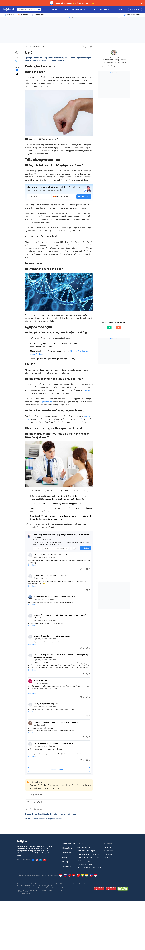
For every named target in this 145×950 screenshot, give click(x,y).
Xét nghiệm (24, 14)
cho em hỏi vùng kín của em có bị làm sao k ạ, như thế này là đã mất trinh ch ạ (60, 616)
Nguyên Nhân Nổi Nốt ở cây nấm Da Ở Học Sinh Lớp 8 (54, 597)
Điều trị (28, 60)
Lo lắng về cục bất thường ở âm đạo (47, 704)
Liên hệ (106, 861)
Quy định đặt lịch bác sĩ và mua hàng (90, 867)
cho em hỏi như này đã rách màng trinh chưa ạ (52, 636)
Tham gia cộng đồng (59, 769)
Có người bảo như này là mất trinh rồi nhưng (51, 576)
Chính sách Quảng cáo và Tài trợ (88, 857)
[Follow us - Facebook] (33, 860)
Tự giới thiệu (108, 847)
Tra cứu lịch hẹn (67, 866)
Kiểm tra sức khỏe (67, 848)
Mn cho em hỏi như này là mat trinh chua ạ (50, 555)
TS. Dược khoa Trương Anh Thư (114, 60)
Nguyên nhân (70, 58)
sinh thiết (79, 419)
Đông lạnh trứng (39, 14)
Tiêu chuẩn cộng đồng (85, 864)
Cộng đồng (65, 857)
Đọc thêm (32, 565)
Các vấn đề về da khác (38, 46)
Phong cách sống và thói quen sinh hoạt (48, 60)
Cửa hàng (65, 862)
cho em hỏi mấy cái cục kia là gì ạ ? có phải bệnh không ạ (56, 722)
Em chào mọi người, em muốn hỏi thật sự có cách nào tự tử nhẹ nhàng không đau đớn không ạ (61, 656)
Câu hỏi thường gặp (84, 861)
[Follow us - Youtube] (44, 860)
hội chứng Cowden (77, 351)
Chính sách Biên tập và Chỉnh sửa (88, 854)
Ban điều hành (108, 851)
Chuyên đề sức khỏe (68, 843)
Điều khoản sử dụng (84, 847)
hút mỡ (87, 390)
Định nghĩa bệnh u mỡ (33, 58)
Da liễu (27, 46)
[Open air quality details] (17, 53)
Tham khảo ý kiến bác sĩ (133, 14)
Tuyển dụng (108, 854)
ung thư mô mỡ (46, 402)
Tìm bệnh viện (66, 852)
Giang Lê (106, 66)
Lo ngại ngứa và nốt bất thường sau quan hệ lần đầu (54, 743)
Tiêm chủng (10, 14)
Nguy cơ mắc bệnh (84, 58)
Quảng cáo (107, 857)
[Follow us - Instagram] (37, 860)
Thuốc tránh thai (40, 680)
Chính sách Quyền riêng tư (86, 851)
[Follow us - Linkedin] (40, 860)
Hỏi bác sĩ (85, 548)
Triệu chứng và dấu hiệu (53, 58)
